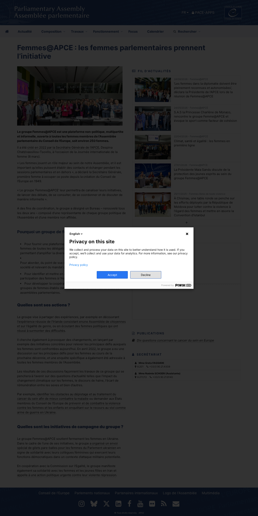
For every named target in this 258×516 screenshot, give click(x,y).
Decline (146, 275)
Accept (112, 275)
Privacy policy (78, 264)
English (75, 233)
